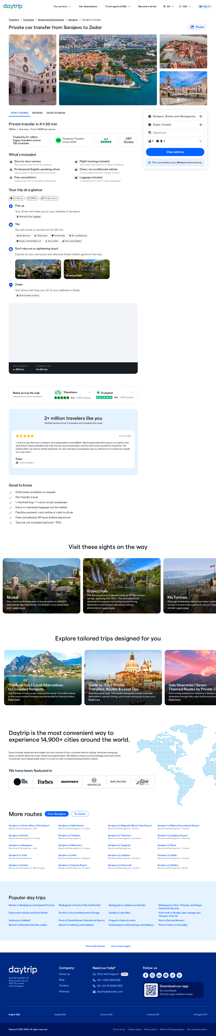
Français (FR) (153, 1014)
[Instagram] (152, 975)
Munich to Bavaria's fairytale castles (28, 924)
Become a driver (147, 6)
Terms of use (119, 1029)
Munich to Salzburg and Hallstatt (76, 924)
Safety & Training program (172, 1029)
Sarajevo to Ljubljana (119, 855)
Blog (61, 979)
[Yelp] (179, 975)
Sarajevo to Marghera (20, 845)
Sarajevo (73, 19)
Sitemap (64, 991)
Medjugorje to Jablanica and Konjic (127, 905)
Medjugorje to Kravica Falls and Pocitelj (79, 905)
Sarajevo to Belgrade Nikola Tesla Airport (130, 825)
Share (200, 27)
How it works (19, 112)
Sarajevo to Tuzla (18, 855)
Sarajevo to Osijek (167, 855)
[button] (73, 449)
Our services (60, 6)
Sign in (206, 6)
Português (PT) (200, 1014)
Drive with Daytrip (95, 946)
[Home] (12, 6)
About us (64, 974)
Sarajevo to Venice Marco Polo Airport (29, 825)
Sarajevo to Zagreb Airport (72, 865)
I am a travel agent (120, 946)
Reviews (37, 112)
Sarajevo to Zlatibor (168, 865)
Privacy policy (150, 1029)
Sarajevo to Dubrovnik (120, 865)
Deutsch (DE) (106, 1014)
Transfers (14, 19)
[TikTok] (172, 975)
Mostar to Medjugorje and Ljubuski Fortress (32, 905)
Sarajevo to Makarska (70, 845)
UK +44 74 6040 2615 (110, 985)
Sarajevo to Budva (18, 865)
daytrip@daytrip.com (110, 991)
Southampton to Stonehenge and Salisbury (131, 924)
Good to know (56, 112)
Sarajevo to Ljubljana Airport (173, 835)
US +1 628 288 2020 (109, 980)
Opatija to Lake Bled (119, 912)
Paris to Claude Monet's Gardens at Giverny (82, 920)
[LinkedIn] (159, 975)
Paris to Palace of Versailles (173, 924)
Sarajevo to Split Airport (71, 825)
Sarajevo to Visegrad (119, 845)
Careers (64, 985)
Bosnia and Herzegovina (51, 19)
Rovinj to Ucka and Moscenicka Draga (79, 912)
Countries (28, 19)
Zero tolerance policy (197, 1029)
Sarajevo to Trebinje (69, 835)
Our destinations (88, 6)
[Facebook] (145, 975)
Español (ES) (60, 1014)
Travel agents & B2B (116, 6)
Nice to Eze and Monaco (171, 920)
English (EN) (14, 1014)
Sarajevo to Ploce (167, 845)
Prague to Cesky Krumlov (122, 920)
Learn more (19, 608)
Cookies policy (134, 1029)
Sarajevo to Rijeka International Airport (178, 825)
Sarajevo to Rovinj (18, 835)
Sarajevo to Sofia (67, 855)
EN (168, 6)
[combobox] (175, 116)
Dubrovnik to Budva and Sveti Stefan (28, 912)
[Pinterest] (166, 975)
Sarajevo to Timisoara (119, 835)
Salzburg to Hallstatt (19, 920)
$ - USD (183, 6)
